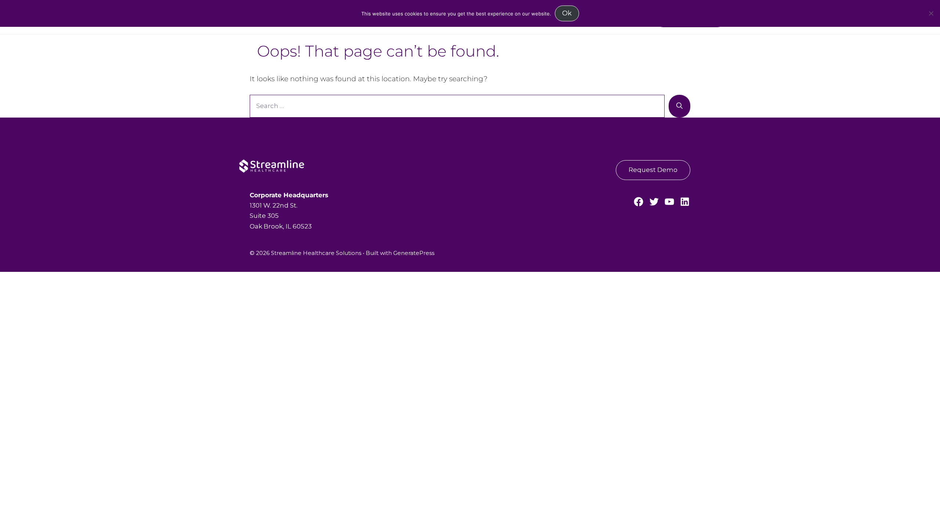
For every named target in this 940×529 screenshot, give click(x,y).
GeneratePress (413, 252)
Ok (567, 13)
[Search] (679, 106)
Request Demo (653, 169)
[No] (930, 13)
